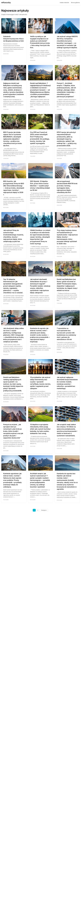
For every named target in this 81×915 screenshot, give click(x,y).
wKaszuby (6, 2)
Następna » (44, 510)
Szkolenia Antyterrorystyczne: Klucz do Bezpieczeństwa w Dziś (13, 39)
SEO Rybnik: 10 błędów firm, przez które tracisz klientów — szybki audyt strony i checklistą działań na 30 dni (40, 185)
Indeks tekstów (64, 2)
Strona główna (75, 2)
